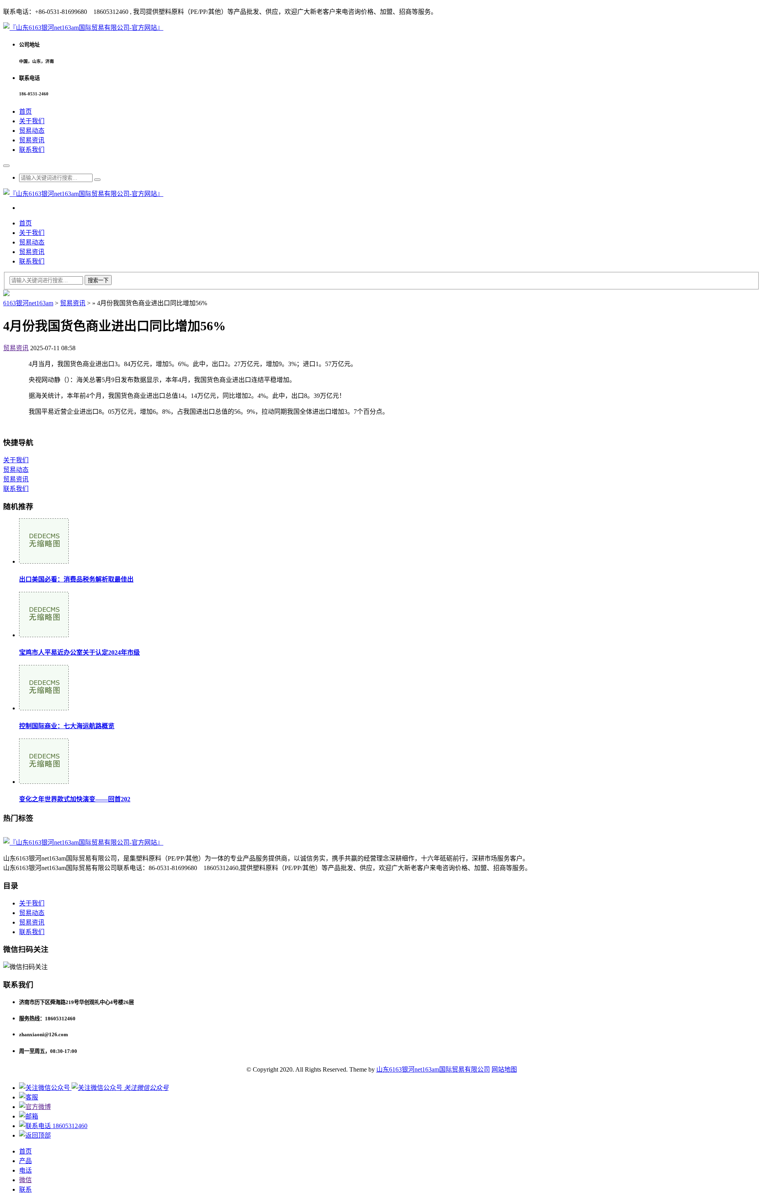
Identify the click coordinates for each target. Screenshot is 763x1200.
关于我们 (32, 121)
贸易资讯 (32, 140)
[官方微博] (35, 1106)
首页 (25, 111)
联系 (25, 1189)
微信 (25, 1180)
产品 (25, 1160)
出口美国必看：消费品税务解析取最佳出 (76, 579)
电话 (25, 1170)
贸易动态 (32, 130)
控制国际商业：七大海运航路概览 (66, 726)
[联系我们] (28, 1097)
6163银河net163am (28, 303)
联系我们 (32, 149)
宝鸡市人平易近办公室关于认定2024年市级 (79, 652)
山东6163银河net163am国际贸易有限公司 (433, 1069)
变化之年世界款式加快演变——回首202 (74, 799)
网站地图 (504, 1069)
